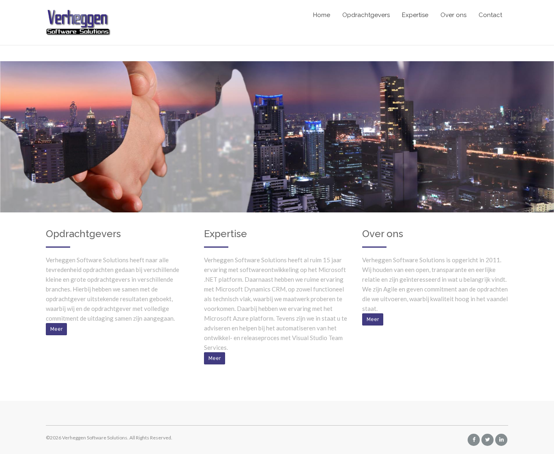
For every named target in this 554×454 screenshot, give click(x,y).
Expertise (415, 15)
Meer (56, 329)
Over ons (453, 15)
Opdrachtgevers (366, 15)
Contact (490, 15)
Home (321, 15)
